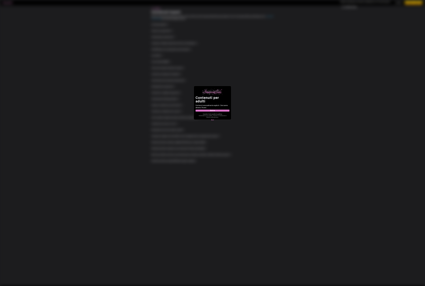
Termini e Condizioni (219, 115)
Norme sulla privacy (212, 117)
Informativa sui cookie (205, 115)
